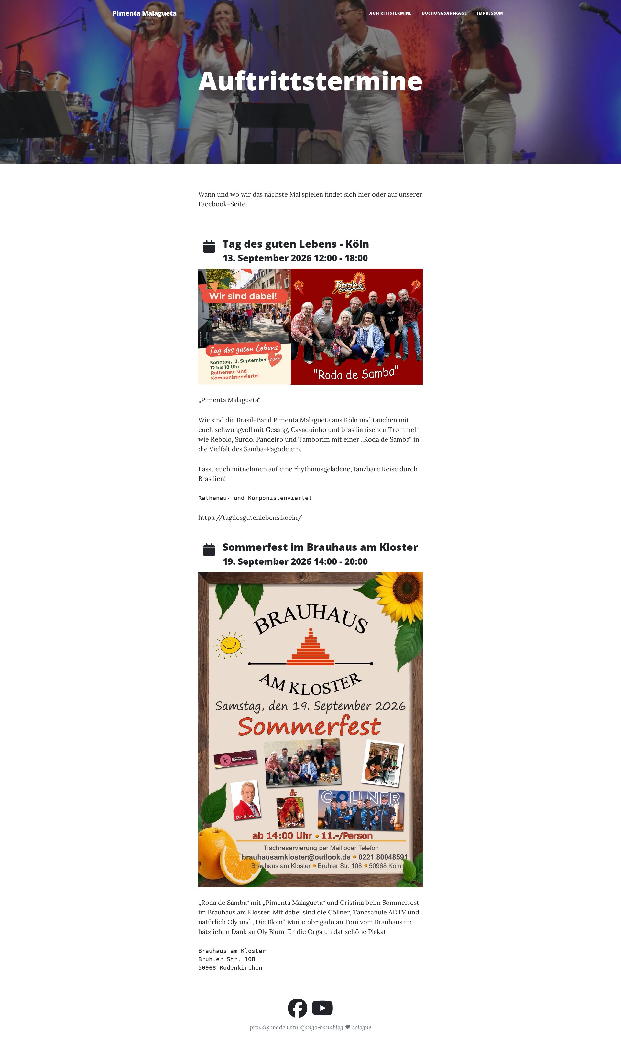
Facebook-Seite (221, 204)
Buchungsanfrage (444, 13)
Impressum (490, 13)
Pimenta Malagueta (145, 13)
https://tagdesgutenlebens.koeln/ (250, 517)
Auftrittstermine (390, 13)
